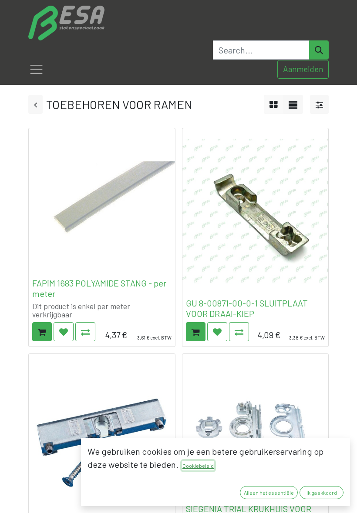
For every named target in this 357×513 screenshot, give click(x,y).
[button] (42, 331)
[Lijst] (293, 104)
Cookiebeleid (198, 466)
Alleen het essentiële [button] (269, 493)
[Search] (319, 50)
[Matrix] (273, 104)
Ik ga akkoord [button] (321, 493)
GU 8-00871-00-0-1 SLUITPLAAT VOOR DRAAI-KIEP (247, 308)
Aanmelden (303, 69)
